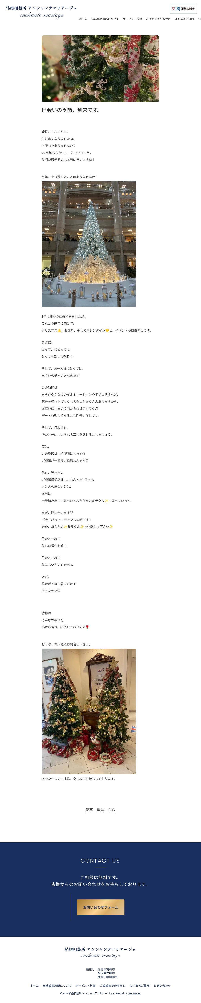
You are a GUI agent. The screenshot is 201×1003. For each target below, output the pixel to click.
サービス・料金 (85, 986)
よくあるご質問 (140, 986)
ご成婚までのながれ (112, 986)
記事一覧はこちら (100, 810)
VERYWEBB (134, 993)
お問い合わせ (162, 986)
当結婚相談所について (57, 986)
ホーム (34, 986)
